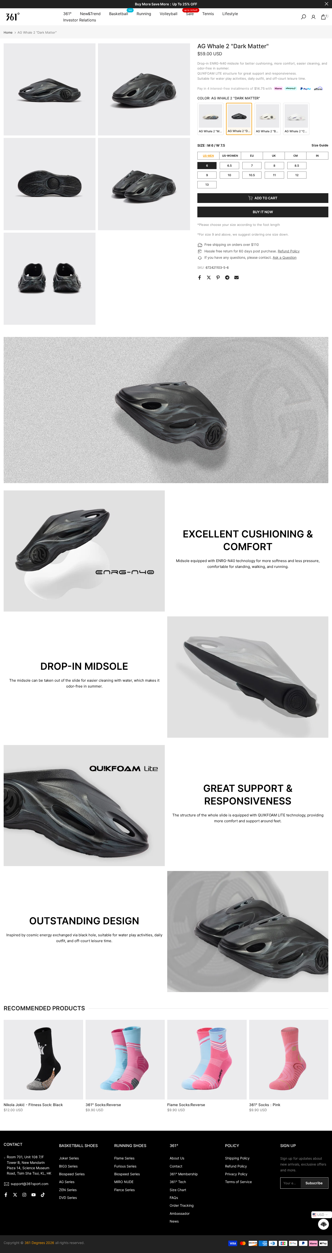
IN (317, 155)
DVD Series (68, 1198)
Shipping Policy (237, 1158)
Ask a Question (285, 257)
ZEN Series (68, 1190)
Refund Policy (289, 251)
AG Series (66, 1182)
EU (252, 155)
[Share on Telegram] (227, 277)
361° (67, 13)
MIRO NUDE (123, 1182)
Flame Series (124, 1158)
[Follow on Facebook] (6, 1195)
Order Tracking (182, 1205)
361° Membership (184, 1174)
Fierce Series (124, 1190)
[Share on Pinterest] (218, 277)
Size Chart (178, 1190)
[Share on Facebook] (199, 277)
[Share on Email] (236, 277)
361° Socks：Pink (264, 1104)
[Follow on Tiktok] (43, 1195)
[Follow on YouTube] (33, 1195)
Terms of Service (238, 1182)
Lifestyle (230, 13)
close (5, 4)
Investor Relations (79, 20)
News (174, 1221)
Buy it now (263, 212)
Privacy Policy (236, 1174)
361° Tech (178, 1182)
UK (274, 155)
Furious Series (125, 1166)
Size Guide (320, 145)
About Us (177, 1158)
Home (8, 32)
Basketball (120, 13)
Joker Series (69, 1158)
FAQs (174, 1198)
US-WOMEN (230, 155)
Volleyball (168, 13)
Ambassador (180, 1213)
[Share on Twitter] (209, 277)
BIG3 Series (68, 1166)
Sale (190, 13)
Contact (176, 1166)
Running (144, 13)
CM (295, 155)
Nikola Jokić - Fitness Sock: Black (33, 1104)
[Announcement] (166, 4)
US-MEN (208, 155)
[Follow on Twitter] (15, 1195)
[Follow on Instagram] (24, 1195)
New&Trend (90, 13)
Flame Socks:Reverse (186, 1104)
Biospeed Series (72, 1174)
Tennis (208, 13)
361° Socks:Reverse (103, 1104)
